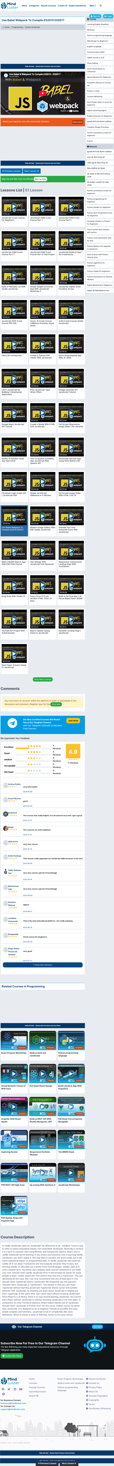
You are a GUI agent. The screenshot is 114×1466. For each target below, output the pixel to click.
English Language (94, 46)
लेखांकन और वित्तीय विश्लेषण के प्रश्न (98, 291)
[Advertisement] (43, 47)
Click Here (77, 122)
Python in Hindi (93, 91)
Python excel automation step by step (99, 239)
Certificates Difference (99, 1408)
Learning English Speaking (97, 24)
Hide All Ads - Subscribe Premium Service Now (42, 66)
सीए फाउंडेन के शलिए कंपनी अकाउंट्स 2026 (98, 175)
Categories (34, 6)
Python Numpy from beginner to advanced (99, 247)
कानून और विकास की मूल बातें (96, 157)
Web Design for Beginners (97, 41)
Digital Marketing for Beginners (99, 285)
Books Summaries (77, 6)
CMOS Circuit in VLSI (95, 58)
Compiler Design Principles (98, 127)
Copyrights (93, 1400)
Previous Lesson (12, 171)
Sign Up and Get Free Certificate (24, 179)
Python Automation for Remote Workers (99, 278)
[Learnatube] (10, 4)
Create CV (62, 6)
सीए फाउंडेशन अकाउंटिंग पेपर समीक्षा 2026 (98, 183)
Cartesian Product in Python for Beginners (98, 222)
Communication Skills (96, 52)
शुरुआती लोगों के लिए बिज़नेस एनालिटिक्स (99, 121)
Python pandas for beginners (99, 207)
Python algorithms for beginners (96, 264)
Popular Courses (37, 1387)
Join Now (97, 1327)
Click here (56, 704)
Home (24, 6)
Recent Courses (48, 6)
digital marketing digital (96, 110)
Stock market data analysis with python (98, 230)
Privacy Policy (95, 1387)
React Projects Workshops (70, 1379)
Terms (91, 1404)
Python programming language (99, 35)
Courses (33, 1383)
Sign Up (96, 16)
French (90, 141)
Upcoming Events (37, 1391)
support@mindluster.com (13, 1409)
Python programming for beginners (97, 200)
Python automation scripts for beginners (99, 134)
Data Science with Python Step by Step (97, 255)
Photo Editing (92, 63)
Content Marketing (94, 96)
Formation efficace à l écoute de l (99, 84)
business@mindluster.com (13, 1403)
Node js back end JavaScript (71, 1383)
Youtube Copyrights (98, 1396)
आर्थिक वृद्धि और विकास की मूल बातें (97, 163)
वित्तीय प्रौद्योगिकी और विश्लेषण (96, 168)
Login (109, 16)
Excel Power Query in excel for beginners (99, 103)
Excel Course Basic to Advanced (96, 70)
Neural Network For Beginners (99, 77)
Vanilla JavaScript (32, 27)
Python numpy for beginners (98, 271)
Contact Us (93, 1383)
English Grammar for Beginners (99, 116)
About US (93, 1391)
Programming (17, 27)
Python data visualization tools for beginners (99, 214)
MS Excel (91, 30)
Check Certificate (97, 1379)
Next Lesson (30, 171)
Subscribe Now (13, 1356)
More (92, 6)
